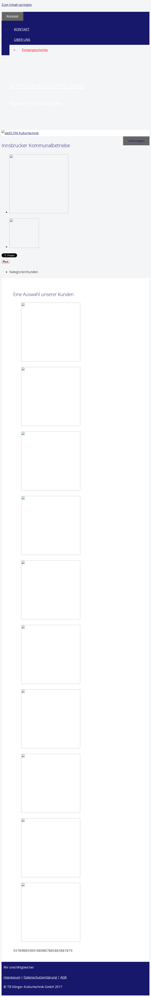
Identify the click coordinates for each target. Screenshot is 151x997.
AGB (63, 977)
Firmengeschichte (35, 50)
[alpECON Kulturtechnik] (20, 133)
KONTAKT (21, 29)
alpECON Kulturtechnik (47, 86)
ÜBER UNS (22, 39)
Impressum (12, 977)
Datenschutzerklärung (40, 977)
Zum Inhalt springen (17, 5)
